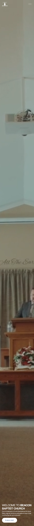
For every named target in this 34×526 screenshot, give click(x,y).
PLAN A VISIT (9, 520)
